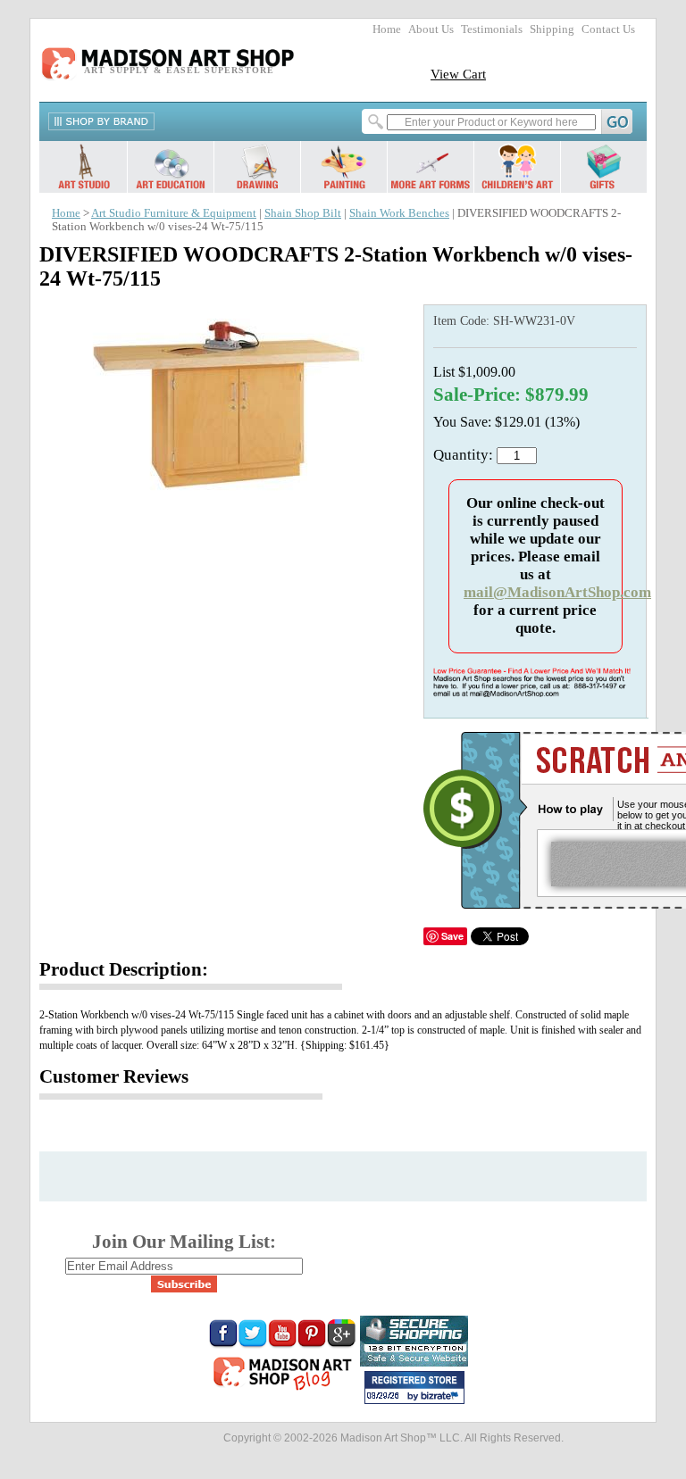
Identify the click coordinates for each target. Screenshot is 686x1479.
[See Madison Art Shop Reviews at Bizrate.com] (414, 1387)
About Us (431, 29)
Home (386, 29)
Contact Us (608, 29)
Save (452, 936)
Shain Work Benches (399, 213)
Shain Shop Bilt (302, 213)
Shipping (552, 29)
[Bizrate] (442, 1397)
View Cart (458, 73)
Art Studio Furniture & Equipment (173, 213)
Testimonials (492, 29)
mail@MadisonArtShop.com (557, 592)
